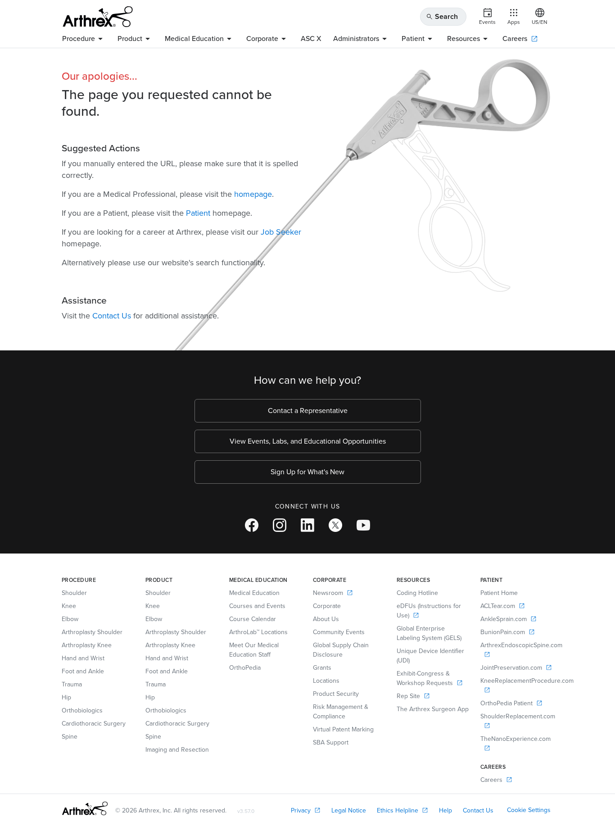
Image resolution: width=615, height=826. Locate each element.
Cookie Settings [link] (529, 810)
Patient (198, 213)
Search (442, 16)
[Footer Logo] (85, 808)
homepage (253, 194)
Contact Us (111, 316)
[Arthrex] (98, 16)
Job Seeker (281, 232)
